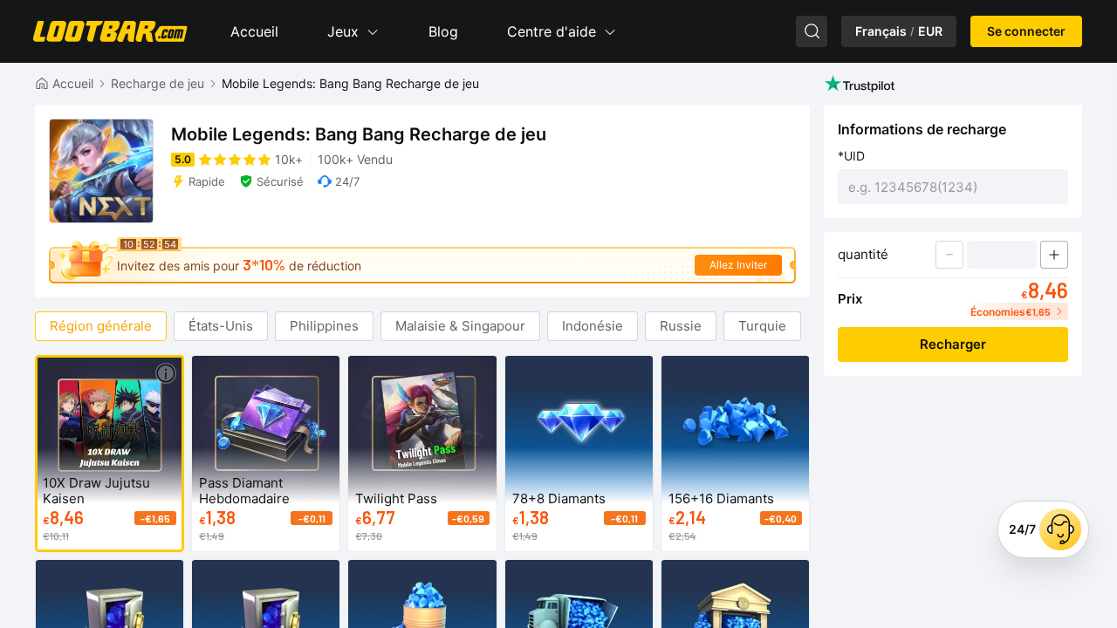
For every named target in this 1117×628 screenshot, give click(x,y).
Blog (443, 31)
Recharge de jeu (157, 83)
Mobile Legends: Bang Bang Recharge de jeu (350, 83)
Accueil (254, 31)
